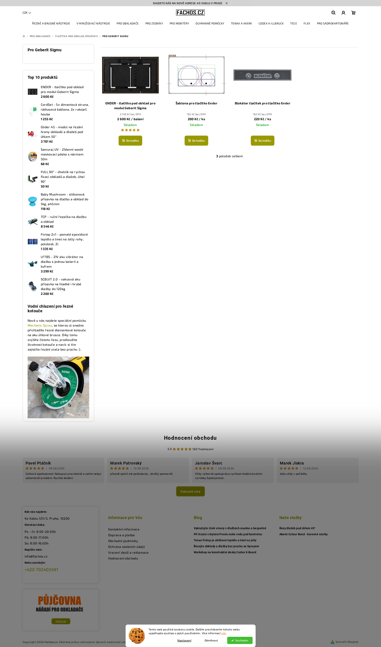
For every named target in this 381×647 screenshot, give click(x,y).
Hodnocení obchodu (190, 438)
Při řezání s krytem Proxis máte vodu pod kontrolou (228, 534)
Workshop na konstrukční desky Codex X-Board (225, 552)
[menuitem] (51, 23)
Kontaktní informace (124, 529)
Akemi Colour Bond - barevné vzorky (303, 534)
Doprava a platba (121, 535)
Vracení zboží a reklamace (128, 552)
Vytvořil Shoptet (347, 641)
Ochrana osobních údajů (126, 546)
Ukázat (61, 621)
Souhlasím (241, 640)
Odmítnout (211, 640)
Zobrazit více (190, 491)
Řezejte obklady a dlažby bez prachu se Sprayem (226, 546)
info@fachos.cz (36, 556)
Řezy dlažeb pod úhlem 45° (297, 528)
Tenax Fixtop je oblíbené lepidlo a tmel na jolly (225, 540)
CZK (25, 12)
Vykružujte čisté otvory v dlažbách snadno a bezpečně (230, 528)
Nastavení (184, 640)
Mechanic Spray (40, 325)
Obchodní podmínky (123, 541)
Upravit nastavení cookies (114, 642)
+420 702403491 (41, 569)
